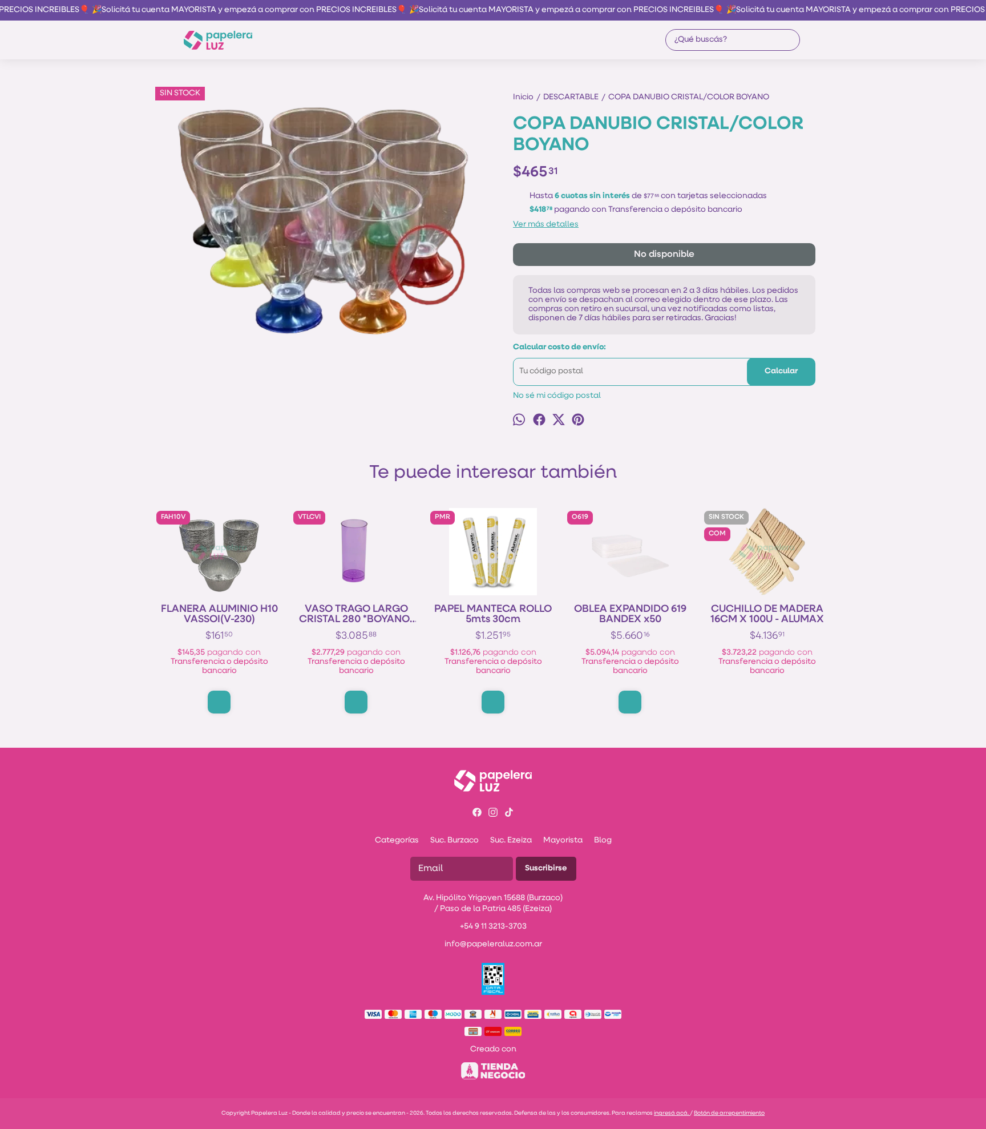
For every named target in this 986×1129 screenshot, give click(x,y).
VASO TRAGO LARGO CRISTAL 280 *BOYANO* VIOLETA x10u (356, 614)
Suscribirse (546, 868)
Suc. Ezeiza (511, 840)
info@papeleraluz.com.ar (493, 944)
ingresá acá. (672, 1113)
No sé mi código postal (557, 396)
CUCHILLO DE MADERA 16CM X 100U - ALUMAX (767, 614)
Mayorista (563, 840)
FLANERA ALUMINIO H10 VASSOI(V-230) (219, 614)
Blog (603, 840)
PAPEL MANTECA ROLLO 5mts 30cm (493, 614)
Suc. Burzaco (454, 840)
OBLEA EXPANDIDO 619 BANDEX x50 (630, 614)
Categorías (397, 840)
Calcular (781, 371)
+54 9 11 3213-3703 (493, 926)
